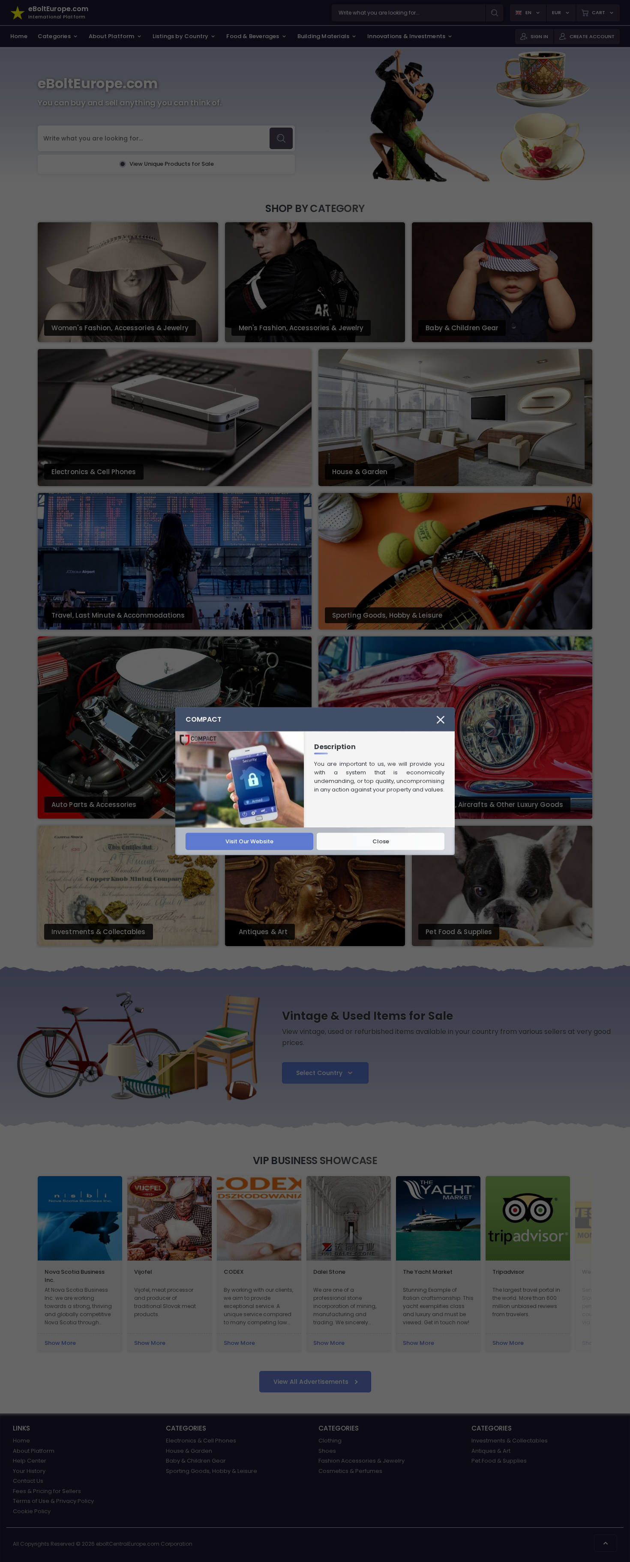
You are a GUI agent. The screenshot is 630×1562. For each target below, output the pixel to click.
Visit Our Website (249, 841)
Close (380, 841)
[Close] (440, 719)
